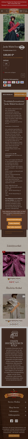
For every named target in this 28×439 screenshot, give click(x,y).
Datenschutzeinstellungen (14, 219)
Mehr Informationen (16, 215)
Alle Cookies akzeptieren (14, 227)
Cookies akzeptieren (14, 223)
